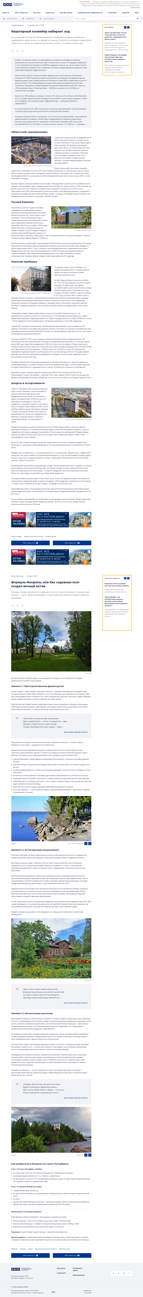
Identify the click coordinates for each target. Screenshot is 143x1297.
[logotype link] (13, 5)
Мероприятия (78, 1275)
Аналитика (50, 13)
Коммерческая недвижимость (90, 13)
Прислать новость (48, 18)
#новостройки (51, 536)
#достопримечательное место (46, 1249)
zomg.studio (87, 1293)
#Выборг (14, 1249)
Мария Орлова (135, 7)
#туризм (23, 1249)
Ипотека (36, 13)
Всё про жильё (66, 13)
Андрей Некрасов (17, 25)
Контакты (61, 1268)
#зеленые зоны (64, 1249)
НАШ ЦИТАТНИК (84, 2)
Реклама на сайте (77, 1269)
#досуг (30, 1249)
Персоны (125, 13)
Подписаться (30, 18)
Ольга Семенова (17, 576)
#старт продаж (16, 536)
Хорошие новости (112, 578)
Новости (5, 13)
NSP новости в (29, 543)
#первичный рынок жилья (33, 536)
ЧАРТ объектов (21, 13)
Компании (112, 13)
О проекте (61, 1273)
